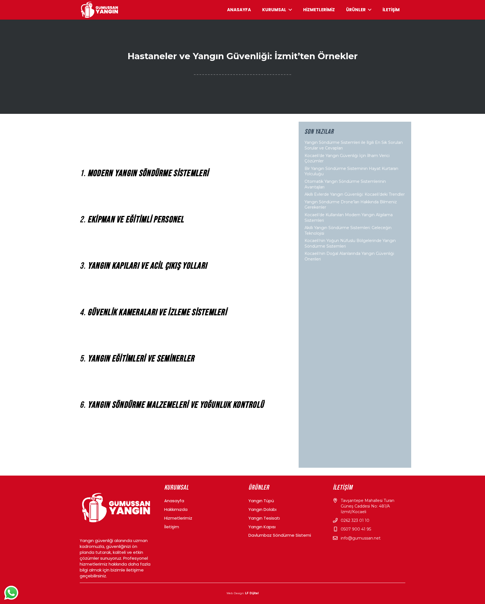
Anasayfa (174, 501)
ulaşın (125, 464)
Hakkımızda (175, 509)
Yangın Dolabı (262, 509)
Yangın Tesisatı (264, 518)
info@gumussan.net (361, 538)
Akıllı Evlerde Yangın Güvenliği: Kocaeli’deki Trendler (355, 194)
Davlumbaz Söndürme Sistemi (279, 535)
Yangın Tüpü (261, 501)
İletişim (171, 527)
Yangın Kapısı (262, 527)
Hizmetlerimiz (178, 518)
